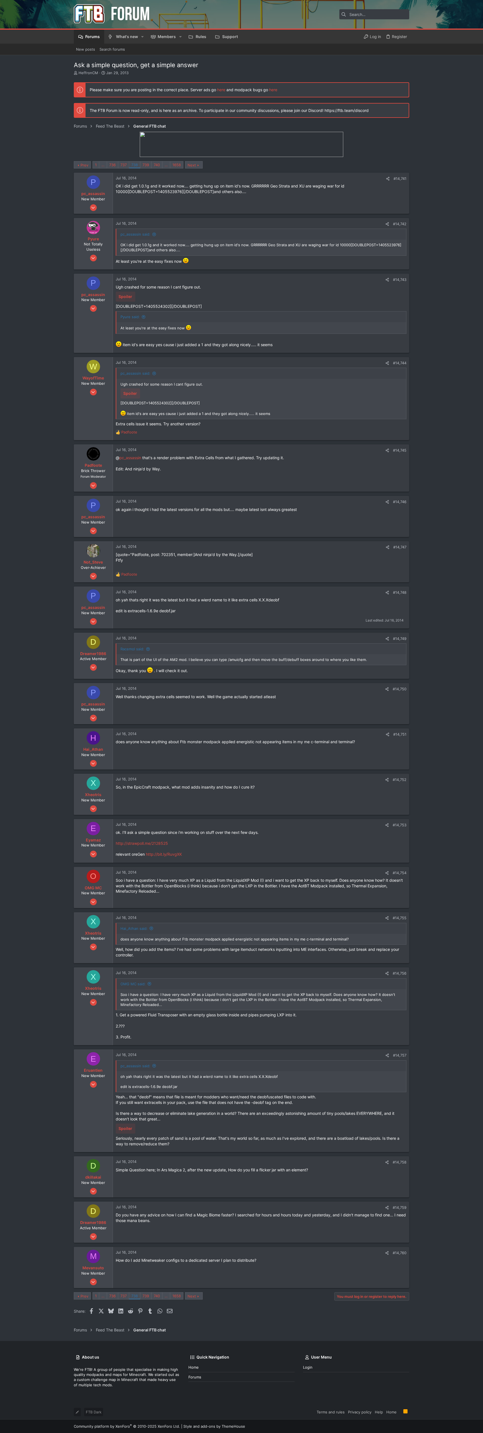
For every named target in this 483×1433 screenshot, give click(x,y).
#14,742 (399, 224)
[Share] (388, 178)
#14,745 (399, 450)
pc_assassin (130, 457)
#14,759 (399, 1207)
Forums (194, 1377)
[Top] (400, 1411)
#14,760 (399, 1253)
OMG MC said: (133, 984)
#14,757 (399, 1055)
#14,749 (399, 638)
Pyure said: (130, 317)
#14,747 (399, 547)
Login (307, 1367)
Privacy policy (359, 1412)
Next (192, 165)
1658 (176, 165)
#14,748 (399, 592)
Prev (84, 165)
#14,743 (399, 279)
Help (379, 1412)
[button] (142, 36)
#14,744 (399, 363)
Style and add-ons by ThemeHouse (214, 1426)
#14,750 (399, 689)
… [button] (103, 165)
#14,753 (399, 825)
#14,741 (400, 178)
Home (193, 1367)
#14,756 (399, 973)
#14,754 (399, 873)
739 (146, 165)
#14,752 (399, 779)
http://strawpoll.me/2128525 (142, 843)
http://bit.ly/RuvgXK (164, 854)
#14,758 (399, 1162)
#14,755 (399, 918)
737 (123, 165)
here (221, 89)
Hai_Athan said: (134, 928)
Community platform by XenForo (127, 1426)
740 (157, 165)
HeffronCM (88, 73)
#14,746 (399, 501)
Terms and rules (331, 1412)
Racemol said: (132, 649)
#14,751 (399, 734)
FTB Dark (93, 1412)
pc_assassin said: (135, 234)
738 (134, 165)
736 (112, 165)
